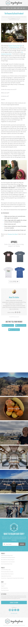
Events (12, 8)
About (21, 8)
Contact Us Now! (14, 602)
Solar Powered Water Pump (6, 563)
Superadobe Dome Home (6, 576)
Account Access (14, 613)
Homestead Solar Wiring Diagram (8, 557)
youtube (10, 610)
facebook (15, 313)
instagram (17, 313)
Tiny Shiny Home (14, 2)
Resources (14, 8)
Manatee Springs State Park (15, 45)
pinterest (19, 313)
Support (18, 8)
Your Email (8, 544)
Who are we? (3, 583)
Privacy (23, 625)
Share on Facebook (7, 325)
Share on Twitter (21, 325)
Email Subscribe (4, 588)
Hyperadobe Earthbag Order (7, 555)
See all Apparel (13, 282)
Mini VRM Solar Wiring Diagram (7, 559)
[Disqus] (14, 352)
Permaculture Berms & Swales (7, 571)
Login (24, 8)
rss (18, 610)
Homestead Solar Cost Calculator (8, 561)
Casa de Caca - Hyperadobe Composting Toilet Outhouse (12, 578)
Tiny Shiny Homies (5, 590)
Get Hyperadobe (4, 8)
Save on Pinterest (14, 329)
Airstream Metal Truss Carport (7, 573)
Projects (8, 8)
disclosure (13, 18)
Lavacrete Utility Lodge (5, 569)
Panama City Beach (14, 47)
